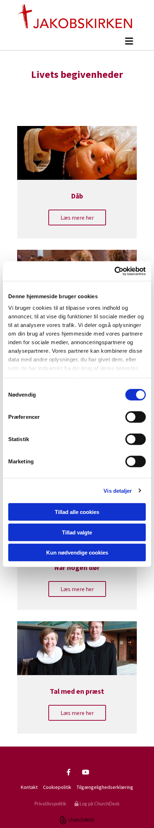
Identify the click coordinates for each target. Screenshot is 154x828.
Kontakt (29, 787)
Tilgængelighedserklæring (105, 787)
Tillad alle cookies (77, 512)
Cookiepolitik (57, 787)
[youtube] (85, 772)
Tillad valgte (77, 532)
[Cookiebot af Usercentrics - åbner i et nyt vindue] (114, 271)
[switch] (135, 417)
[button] (77, 41)
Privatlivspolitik (50, 803)
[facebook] (68, 772)
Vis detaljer (118, 490)
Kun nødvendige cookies (77, 552)
